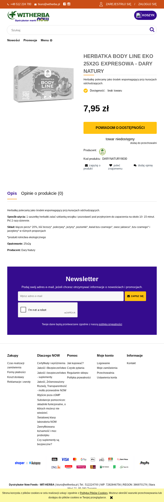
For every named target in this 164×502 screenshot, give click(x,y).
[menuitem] (13, 40)
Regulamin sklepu (77, 372)
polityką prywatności (110, 324)
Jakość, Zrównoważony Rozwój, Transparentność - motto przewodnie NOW (52, 386)
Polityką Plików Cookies (94, 493)
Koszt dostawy (15, 377)
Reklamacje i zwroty (19, 381)
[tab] (14, 193)
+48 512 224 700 (20, 4)
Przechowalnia (105, 372)
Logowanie (103, 363)
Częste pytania (75, 367)
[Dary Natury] (102, 151)
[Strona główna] (28, 16)
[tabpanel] (82, 230)
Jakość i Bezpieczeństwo (51, 367)
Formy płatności (16, 372)
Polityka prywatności (79, 377)
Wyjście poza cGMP (48, 395)
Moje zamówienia (107, 367)
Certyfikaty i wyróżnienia (51, 363)
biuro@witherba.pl (49, 4)
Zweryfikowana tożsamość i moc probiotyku (46, 431)
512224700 (91, 484)
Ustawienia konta (107, 377)
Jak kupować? (75, 363)
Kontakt (131, 363)
